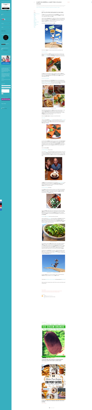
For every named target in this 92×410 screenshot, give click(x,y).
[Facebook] (1, 202)
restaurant (35, 23)
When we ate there (60, 182)
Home (37, 7)
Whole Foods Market (45, 187)
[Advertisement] (53, 315)
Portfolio (55, 7)
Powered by (4, 10)
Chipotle (43, 216)
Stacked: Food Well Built (45, 78)
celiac (34, 16)
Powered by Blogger (52, 407)
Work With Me (51, 7)
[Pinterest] (1, 206)
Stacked (43, 82)
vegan (34, 27)
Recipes (43, 7)
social (34, 26)
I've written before (48, 82)
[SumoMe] (1, 209)
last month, (51, 119)
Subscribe (5, 8)
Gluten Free (47, 7)
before (47, 151)
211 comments (44, 403)
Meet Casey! (40, 7)
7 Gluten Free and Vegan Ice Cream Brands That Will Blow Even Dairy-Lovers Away (52, 360)
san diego (35, 25)
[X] (1, 204)
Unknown (45, 295)
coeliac (35, 17)
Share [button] (42, 403)
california (35, 15)
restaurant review (36, 24)
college (35, 18)
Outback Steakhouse (45, 149)
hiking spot (52, 272)
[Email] (1, 208)
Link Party (63, 279)
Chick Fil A (47, 216)
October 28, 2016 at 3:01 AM (49, 295)
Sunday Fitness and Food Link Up (50, 279)
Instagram (49, 218)
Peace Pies (63, 119)
